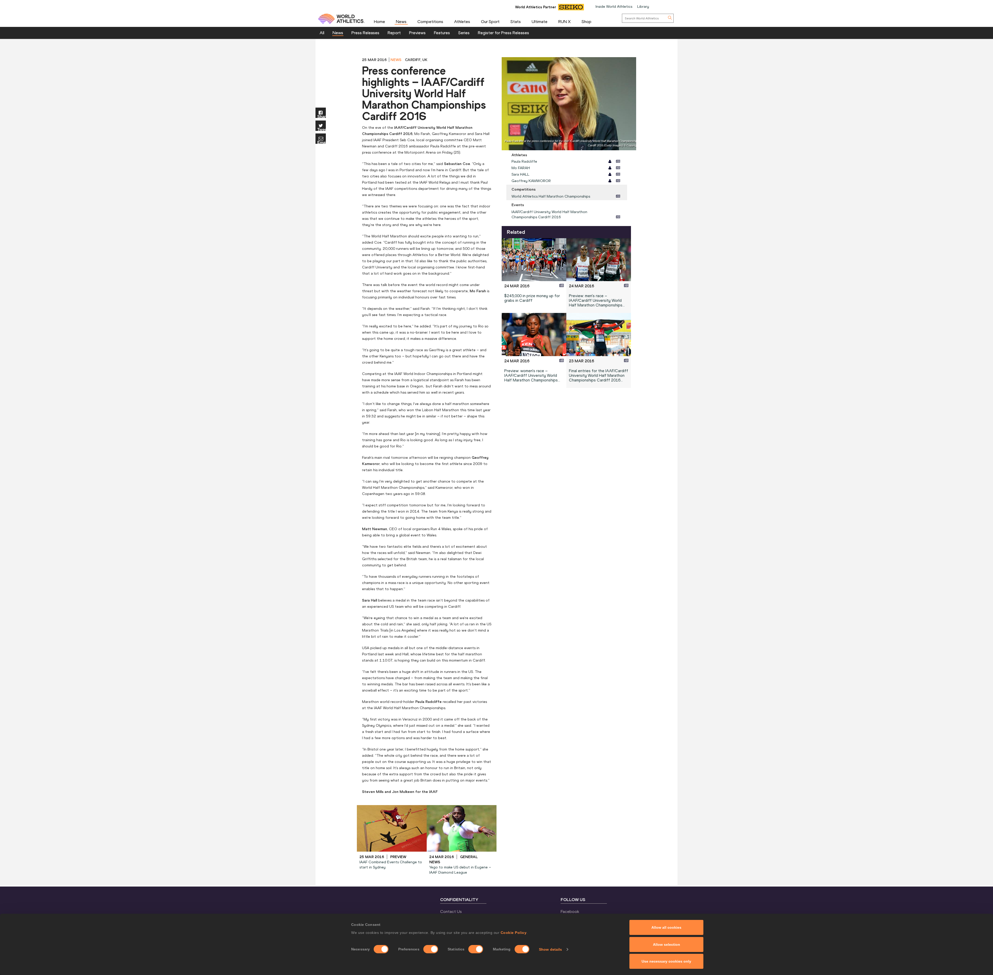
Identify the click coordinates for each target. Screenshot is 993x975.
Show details (550, 949)
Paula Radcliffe (524, 161)
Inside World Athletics (614, 6)
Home (379, 21)
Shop (586, 21)
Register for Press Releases (503, 32)
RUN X (564, 21)
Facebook (570, 911)
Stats (515, 21)
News (401, 21)
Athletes (462, 21)
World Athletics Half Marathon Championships (550, 196)
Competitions (430, 21)
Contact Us (451, 911)
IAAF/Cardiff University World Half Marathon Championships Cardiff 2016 (549, 214)
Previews (417, 32)
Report (394, 32)
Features (442, 32)
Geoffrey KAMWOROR (531, 180)
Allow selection (666, 944)
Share (321, 116)
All (322, 32)
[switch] (430, 949)
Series (464, 32)
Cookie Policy (514, 933)
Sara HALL (520, 174)
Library (643, 6)
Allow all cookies (666, 927)
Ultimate (539, 21)
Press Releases (365, 32)
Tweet (321, 129)
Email (321, 142)
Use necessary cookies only (666, 961)
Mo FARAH (520, 168)
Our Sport (490, 21)
